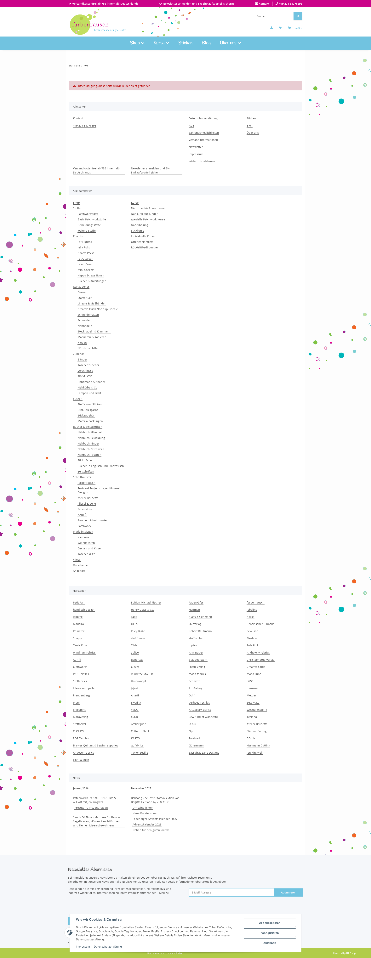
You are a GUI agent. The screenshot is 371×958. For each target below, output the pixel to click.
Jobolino (252, 609)
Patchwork (84, 526)
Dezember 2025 (141, 788)
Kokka (250, 617)
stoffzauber (196, 638)
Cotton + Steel (140, 731)
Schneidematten (88, 314)
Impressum (83, 946)
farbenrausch (86, 483)
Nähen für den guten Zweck (151, 830)
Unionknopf (138, 681)
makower (253, 688)
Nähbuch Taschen (89, 454)
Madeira (78, 624)
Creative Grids (256, 667)
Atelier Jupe (138, 724)
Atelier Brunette (88, 498)
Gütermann (196, 745)
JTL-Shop (351, 953)
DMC (250, 681)
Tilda (134, 645)
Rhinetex (78, 631)
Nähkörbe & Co (87, 387)
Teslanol (252, 717)
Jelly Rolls (84, 247)
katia (134, 617)
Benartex (137, 659)
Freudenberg (81, 695)
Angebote (79, 571)
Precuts (78, 236)
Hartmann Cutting (258, 745)
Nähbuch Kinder (88, 443)
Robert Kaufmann (200, 631)
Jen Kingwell (255, 752)
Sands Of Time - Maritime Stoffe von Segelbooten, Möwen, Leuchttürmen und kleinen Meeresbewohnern (96, 821)
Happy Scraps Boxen (91, 275)
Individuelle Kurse (143, 236)
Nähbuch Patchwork (91, 449)
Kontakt (263, 3)
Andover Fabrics (83, 752)
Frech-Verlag (197, 667)
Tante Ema (80, 645)
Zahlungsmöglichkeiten (204, 132)
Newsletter (196, 147)
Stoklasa (252, 638)
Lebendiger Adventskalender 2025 (155, 819)
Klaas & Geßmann (200, 617)
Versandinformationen (203, 140)
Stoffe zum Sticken (90, 404)
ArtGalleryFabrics (200, 709)
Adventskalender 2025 (147, 824)
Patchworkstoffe (88, 214)
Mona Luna (254, 674)
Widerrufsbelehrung (202, 161)
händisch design (83, 609)
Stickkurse (137, 230)
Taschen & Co (86, 554)
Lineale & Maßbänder (92, 303)
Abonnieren (288, 892)
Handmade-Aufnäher (91, 382)
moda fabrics (197, 674)
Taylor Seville (139, 752)
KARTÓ (82, 515)
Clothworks (80, 667)
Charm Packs (86, 253)
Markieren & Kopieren (92, 337)
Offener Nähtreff (142, 242)
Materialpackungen (90, 421)
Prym (76, 702)
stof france (138, 638)
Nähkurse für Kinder (144, 214)
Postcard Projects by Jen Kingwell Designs (99, 490)
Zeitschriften (86, 471)
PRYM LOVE (85, 376)
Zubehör (78, 354)
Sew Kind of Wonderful (204, 717)
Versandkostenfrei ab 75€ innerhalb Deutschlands (104, 3)
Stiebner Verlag (257, 731)
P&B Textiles (81, 674)
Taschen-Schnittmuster (93, 520)
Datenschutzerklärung (108, 946)
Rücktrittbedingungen (145, 247)
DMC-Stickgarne (88, 410)
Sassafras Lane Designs (204, 752)
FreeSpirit (79, 709)
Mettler (251, 695)
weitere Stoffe (87, 230)
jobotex (78, 617)
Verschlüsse (85, 370)
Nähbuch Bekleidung (91, 438)
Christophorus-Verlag (260, 659)
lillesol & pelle (87, 503)
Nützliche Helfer (88, 348)
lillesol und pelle (83, 688)
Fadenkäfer (85, 509)
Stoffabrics (80, 681)
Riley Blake (138, 631)
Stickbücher (85, 460)
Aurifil (77, 659)
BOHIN (251, 738)
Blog (206, 43)
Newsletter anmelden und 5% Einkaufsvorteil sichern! (198, 3)
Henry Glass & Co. (142, 609)
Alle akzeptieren (269, 922)
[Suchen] (298, 16)
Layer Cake (85, 264)
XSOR (134, 717)
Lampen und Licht (89, 393)
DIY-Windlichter (143, 807)
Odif (191, 695)
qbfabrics (137, 745)
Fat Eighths (85, 242)
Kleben (82, 342)
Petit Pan (78, 602)
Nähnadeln (85, 326)
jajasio (135, 688)
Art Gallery (196, 688)
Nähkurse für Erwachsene (148, 208)
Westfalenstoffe (257, 709)
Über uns (253, 132)
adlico (135, 652)
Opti (191, 731)
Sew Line (252, 631)
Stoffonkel (79, 724)
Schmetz (194, 681)
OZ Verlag (195, 624)
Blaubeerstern (198, 659)
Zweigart (194, 738)
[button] (271, 27)
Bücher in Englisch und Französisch (101, 466)
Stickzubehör (86, 415)
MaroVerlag (80, 717)
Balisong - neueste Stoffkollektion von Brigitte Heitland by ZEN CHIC (155, 800)
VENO (134, 709)
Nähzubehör (81, 286)
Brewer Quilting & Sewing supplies (95, 745)
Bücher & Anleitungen (92, 281)
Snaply (77, 638)
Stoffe (77, 208)
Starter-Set (85, 298)
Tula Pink (253, 645)
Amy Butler (196, 652)
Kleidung (83, 537)
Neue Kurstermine (145, 813)
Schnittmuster (82, 477)
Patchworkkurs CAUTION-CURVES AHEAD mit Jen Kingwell (94, 800)
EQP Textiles (81, 738)
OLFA (134, 624)
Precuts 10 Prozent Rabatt (91, 807)
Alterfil (135, 695)
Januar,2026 (80, 788)
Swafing (136, 702)
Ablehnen (269, 942)
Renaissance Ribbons (260, 624)
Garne (82, 292)
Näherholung (139, 225)
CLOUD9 (78, 731)
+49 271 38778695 (290, 3)
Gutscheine (80, 565)
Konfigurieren (270, 932)
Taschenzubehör (88, 365)
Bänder (82, 359)
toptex (193, 645)
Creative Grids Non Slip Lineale (98, 309)
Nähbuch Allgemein (90, 432)
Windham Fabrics (84, 652)
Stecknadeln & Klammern (94, 331)
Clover (135, 667)
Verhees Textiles (199, 702)
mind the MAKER (142, 674)
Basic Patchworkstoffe (92, 219)
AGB (191, 125)
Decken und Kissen (90, 548)
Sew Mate (253, 702)
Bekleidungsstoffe (89, 225)
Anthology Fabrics (258, 652)
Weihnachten (86, 543)
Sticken (185, 43)
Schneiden (84, 320)
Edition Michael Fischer (146, 602)
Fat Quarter (85, 258)
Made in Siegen (83, 531)
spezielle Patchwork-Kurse (148, 219)
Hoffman (194, 609)
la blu (192, 724)
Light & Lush (81, 760)
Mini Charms (86, 270)
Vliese (77, 559)
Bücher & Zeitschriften (87, 426)
